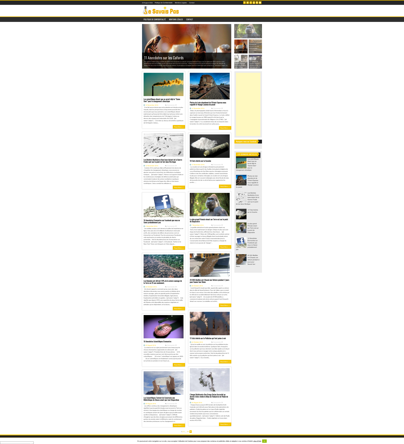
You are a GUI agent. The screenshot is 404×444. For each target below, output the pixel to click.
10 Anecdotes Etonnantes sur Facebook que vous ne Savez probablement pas (162, 221)
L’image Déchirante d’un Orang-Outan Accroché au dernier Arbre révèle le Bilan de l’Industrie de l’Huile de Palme (209, 396)
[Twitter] (247, 2)
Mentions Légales (181, 3)
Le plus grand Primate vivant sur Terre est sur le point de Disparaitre (209, 220)
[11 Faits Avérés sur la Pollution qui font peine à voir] (210, 324)
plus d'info (257, 441)
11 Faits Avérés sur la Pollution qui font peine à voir (208, 338)
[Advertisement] (248, 104)
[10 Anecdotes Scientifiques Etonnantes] (163, 327)
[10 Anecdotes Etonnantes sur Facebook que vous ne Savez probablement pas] (163, 206)
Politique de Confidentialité (163, 3)
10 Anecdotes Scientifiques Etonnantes (157, 341)
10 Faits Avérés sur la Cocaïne (200, 160)
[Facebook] (244, 2)
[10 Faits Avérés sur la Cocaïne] (210, 147)
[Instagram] (257, 2)
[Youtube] (254, 2)
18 (188, 431)
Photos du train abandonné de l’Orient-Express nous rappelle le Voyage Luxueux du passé (208, 103)
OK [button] (264, 441)
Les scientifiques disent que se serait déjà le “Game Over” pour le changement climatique (162, 100)
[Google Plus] (250, 2)
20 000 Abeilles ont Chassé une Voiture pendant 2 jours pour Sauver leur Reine (209, 281)
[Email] (260, 2)
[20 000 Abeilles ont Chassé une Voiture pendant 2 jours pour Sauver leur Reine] (210, 266)
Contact (191, 3)
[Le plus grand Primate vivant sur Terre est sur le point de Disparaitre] (210, 205)
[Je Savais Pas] (161, 10)
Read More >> (179, 127)
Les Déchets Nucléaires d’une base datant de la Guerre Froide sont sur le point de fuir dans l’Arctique (163, 160)
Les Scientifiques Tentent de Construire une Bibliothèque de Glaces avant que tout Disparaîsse (161, 398)
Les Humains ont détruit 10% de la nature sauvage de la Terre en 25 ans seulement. (163, 281)
